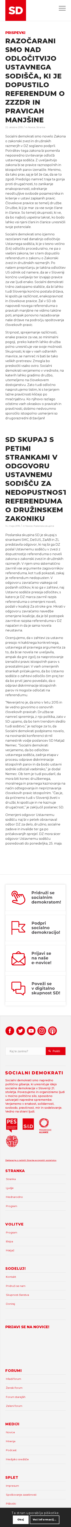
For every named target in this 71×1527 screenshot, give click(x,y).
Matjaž (10, 1250)
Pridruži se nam (15, 1285)
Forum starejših (15, 1396)
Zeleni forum (14, 1405)
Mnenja (10, 1441)
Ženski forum (14, 1387)
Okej (20, 1519)
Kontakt (11, 1276)
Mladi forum (13, 1378)
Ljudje (10, 1188)
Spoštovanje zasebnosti (21, 1494)
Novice (31, 127)
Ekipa (9, 1241)
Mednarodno (14, 1196)
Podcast (11, 1450)
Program (11, 1206)
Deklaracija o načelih (16, 1160)
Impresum (12, 1485)
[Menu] (60, 8)
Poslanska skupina (44, 526)
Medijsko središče (17, 1459)
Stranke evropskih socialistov (41, 1160)
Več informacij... (44, 1519)
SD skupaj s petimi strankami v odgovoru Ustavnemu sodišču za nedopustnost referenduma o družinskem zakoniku (36, 479)
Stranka (40, 127)
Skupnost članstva (17, 1294)
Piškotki (11, 1503)
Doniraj (10, 1303)
